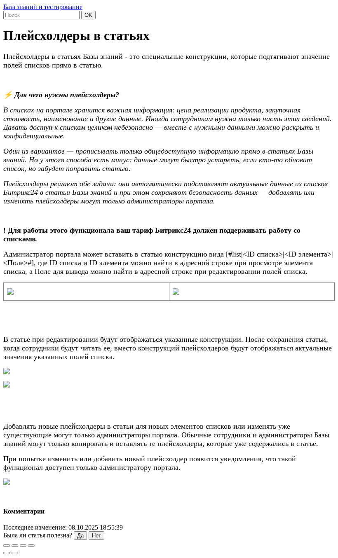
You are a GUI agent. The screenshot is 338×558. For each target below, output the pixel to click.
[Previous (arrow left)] (6, 553)
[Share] (15, 545)
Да (80, 535)
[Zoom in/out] (31, 545)
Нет (96, 535)
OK (88, 15)
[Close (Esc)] (6, 545)
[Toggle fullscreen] (23, 545)
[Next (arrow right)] (15, 553)
